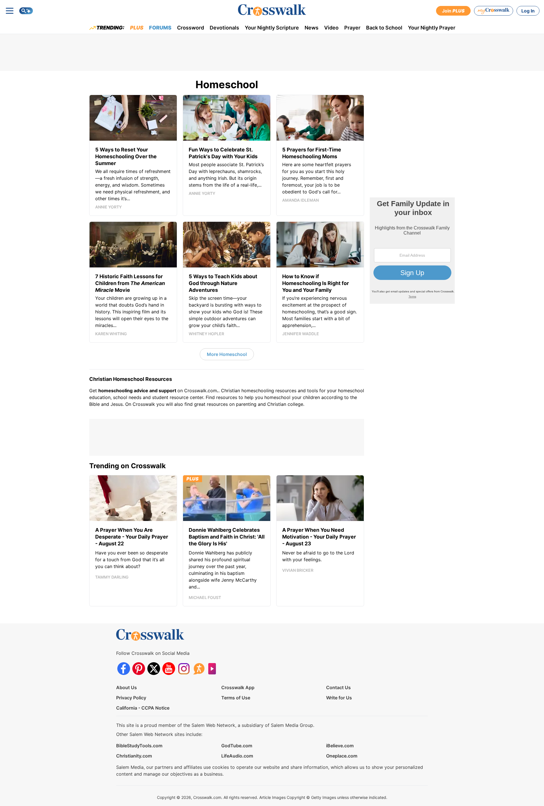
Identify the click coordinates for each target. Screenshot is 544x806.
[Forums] (198, 668)
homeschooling (257, 390)
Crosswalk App (237, 687)
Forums (160, 28)
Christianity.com (134, 756)
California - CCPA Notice (142, 708)
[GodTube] (213, 668)
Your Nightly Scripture (272, 28)
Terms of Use (235, 697)
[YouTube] (168, 668)
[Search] (26, 10)
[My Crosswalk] (493, 11)
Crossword (190, 28)
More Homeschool (227, 354)
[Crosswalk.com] (272, 10)
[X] (153, 668)
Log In (528, 11)
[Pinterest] (138, 668)
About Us (126, 687)
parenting (246, 404)
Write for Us (339, 697)
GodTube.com (236, 745)
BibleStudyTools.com (139, 745)
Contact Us (338, 687)
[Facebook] (123, 668)
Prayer (352, 28)
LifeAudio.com (237, 756)
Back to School (384, 28)
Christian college (285, 404)
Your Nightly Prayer (431, 28)
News (311, 28)
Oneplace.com (341, 756)
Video (331, 28)
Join (453, 11)
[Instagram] (183, 668)
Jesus (116, 404)
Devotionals (224, 28)
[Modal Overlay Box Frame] (412, 250)
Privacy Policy (131, 697)
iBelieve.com (340, 745)
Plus (136, 28)
